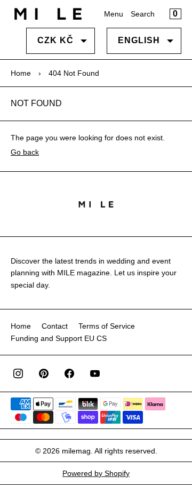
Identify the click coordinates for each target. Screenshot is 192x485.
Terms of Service (106, 326)
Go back (25, 152)
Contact (55, 326)
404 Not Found (74, 73)
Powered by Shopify (96, 473)
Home (21, 73)
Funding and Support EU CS (59, 338)
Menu (113, 14)
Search (143, 14)
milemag (76, 451)
